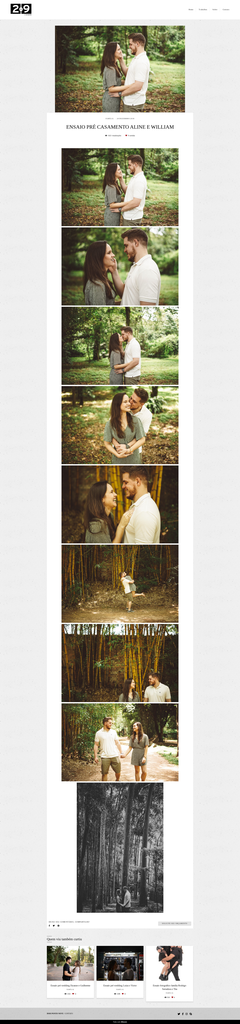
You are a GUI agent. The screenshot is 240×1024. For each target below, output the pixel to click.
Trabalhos (203, 10)
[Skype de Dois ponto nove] (191, 1014)
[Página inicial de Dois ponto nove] (25, 10)
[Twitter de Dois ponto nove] (179, 1014)
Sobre (215, 10)
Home (191, 10)
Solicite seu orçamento (174, 923)
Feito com (120, 1022)
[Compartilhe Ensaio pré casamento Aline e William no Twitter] (54, 926)
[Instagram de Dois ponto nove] (187, 1014)
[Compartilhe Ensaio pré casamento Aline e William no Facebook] (49, 926)
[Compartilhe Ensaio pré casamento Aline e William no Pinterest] (59, 926)
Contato (226, 10)
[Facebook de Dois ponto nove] (183, 1014)
